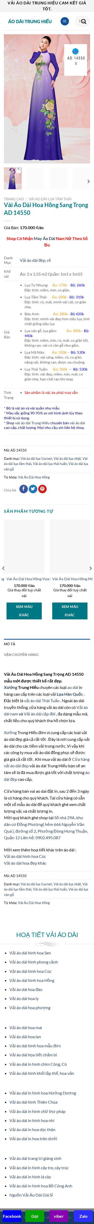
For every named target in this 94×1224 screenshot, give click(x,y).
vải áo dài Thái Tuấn (42, 700)
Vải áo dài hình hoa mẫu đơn (35, 1045)
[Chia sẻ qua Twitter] (33, 489)
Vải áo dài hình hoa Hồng (31, 980)
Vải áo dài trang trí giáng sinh (35, 1158)
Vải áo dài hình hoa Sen (30, 952)
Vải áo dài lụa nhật (67, 458)
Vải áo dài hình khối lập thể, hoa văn (41, 1073)
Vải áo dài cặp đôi (39, 713)
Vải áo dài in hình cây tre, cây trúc (39, 1167)
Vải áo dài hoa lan (25, 1036)
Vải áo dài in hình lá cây (30, 1176)
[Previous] (12, 99)
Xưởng (11, 687)
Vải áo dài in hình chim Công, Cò (38, 1064)
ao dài (72, 687)
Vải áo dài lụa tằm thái (50, 199)
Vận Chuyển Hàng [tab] (21, 655)
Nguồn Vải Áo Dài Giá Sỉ (31, 1194)
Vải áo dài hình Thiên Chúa (33, 1101)
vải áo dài (77, 423)
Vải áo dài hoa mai (25, 1027)
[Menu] (65, 21)
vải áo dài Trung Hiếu (32, 423)
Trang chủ (14, 199)
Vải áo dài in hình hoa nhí (31, 1120)
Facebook (12, 1216)
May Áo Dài (44, 238)
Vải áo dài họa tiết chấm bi (33, 1054)
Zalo (83, 1216)
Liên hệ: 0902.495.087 (41, 837)
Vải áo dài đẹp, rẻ (35, 260)
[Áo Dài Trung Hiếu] (30, 21)
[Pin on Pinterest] (42, 489)
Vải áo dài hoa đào (25, 989)
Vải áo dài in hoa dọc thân (32, 1129)
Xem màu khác (24, 611)
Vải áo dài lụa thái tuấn (50, 464)
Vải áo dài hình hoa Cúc (25, 856)
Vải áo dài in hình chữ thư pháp (37, 1111)
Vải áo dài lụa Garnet (36, 458)
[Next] (81, 99)
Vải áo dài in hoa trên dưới (33, 1138)
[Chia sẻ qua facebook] (23, 489)
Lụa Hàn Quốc (70, 694)
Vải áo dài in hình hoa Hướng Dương (42, 1092)
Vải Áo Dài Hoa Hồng (34, 477)
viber (59, 1216)
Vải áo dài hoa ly (24, 998)
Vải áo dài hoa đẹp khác (25, 862)
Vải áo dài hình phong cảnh (33, 961)
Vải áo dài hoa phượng (29, 1007)
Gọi (34, 1216)
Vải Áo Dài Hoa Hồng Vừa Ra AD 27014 (39, 579)
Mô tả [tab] (9, 644)
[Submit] (84, 21)
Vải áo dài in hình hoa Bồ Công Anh (40, 1185)
